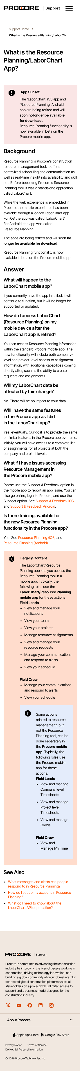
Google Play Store (57, 1035)
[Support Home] (40, 8)
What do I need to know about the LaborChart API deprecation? (34, 905)
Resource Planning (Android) (26, 543)
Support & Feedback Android (32, 506)
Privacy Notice (13, 1045)
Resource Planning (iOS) (37, 537)
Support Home (19, 29)
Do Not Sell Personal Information (24, 1049)
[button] (69, 8)
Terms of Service (37, 1045)
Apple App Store (27, 1035)
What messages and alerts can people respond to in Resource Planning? (38, 883)
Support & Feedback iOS (55, 501)
